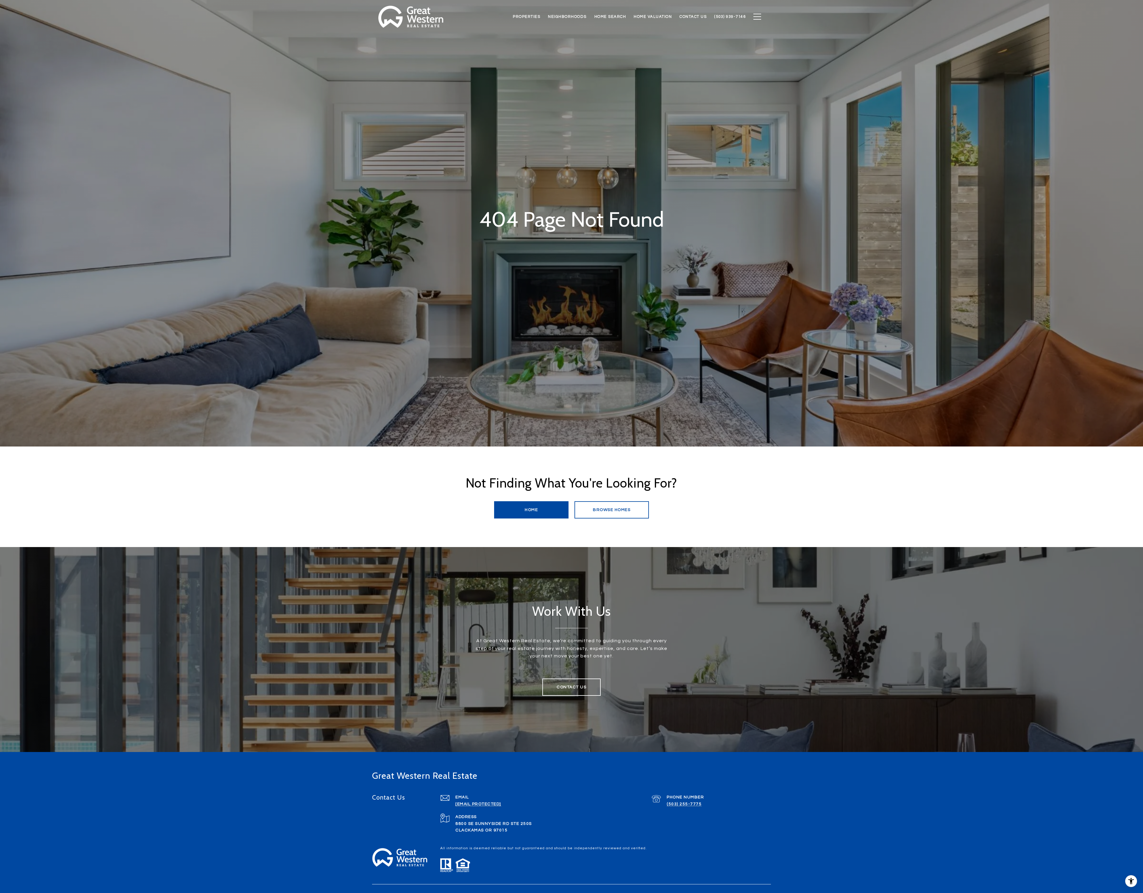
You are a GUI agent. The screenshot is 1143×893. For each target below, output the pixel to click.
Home (531, 510)
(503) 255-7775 (684, 804)
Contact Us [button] (571, 687)
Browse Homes (611, 510)
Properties (526, 17)
